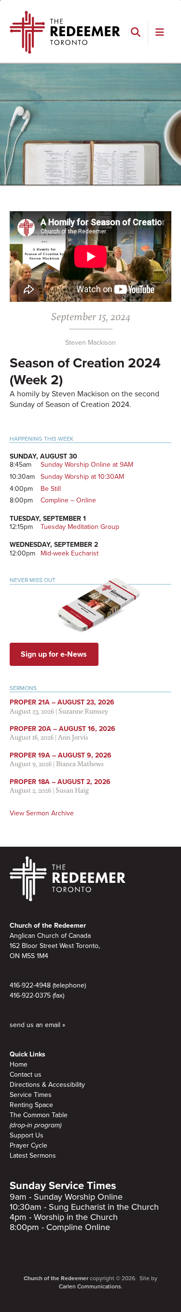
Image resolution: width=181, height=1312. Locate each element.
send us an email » (37, 1025)
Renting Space (31, 1105)
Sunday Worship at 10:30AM (82, 477)
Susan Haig (72, 790)
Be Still (51, 489)
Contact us (26, 1074)
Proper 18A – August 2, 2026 (60, 782)
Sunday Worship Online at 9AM (87, 464)
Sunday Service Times (63, 1185)
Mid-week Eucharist (69, 553)
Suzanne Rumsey (83, 711)
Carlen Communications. (91, 1286)
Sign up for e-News (54, 654)
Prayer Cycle (28, 1145)
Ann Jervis (73, 737)
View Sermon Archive (42, 813)
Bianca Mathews (80, 763)
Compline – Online (68, 500)
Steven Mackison (90, 342)
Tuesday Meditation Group (80, 527)
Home (19, 1064)
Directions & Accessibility (47, 1085)
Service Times (31, 1095)
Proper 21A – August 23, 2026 (62, 702)
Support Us (26, 1135)
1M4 (42, 956)
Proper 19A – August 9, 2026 (60, 755)
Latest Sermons (33, 1155)
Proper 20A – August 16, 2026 (62, 729)
